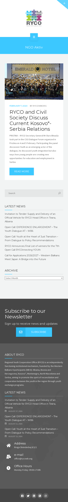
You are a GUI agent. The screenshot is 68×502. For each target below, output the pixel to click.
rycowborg (40, 106)
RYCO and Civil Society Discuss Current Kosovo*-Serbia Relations (30, 120)
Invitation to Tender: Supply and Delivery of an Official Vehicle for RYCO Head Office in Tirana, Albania (30, 218)
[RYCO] (34, 17)
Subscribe (38, 332)
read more (21, 171)
